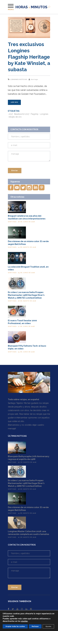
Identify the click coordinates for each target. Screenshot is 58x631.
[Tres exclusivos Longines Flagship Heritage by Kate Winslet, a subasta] (29, 27)
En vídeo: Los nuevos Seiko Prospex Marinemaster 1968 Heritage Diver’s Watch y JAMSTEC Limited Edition (26, 295)
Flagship (34, 114)
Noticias (23, 79)
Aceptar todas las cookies (15, 626)
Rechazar (35, 626)
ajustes (24, 621)
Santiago (34, 79)
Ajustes (48, 626)
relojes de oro (15, 117)
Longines (14, 79)
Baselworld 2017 (21, 114)
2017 (11, 114)
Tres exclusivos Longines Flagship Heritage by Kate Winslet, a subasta (29, 56)
